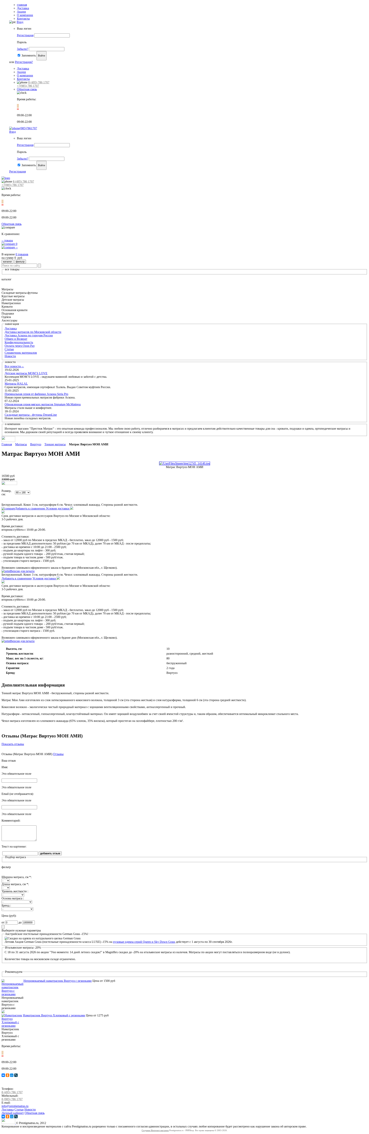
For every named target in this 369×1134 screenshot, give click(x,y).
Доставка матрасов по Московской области (33, 332)
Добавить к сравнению (30, 508)
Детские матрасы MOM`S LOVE (26, 373)
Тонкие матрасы (55, 444)
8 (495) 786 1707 (38, 82)
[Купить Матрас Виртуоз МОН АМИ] (9, 484)
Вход (20, 22)
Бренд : (6, 905)
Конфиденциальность (19, 342)
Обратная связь (27, 89)
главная (22, 4)
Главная (7, 444)
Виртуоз (35, 444)
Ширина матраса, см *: (17, 877)
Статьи (9, 349)
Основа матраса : (13, 898)
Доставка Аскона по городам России (29, 335)
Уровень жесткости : (15, 891)
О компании (25, 15)
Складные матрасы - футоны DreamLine (31, 414)
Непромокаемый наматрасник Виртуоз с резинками (57, 980)
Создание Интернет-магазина (155, 1130)
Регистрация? (24, 62)
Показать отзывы (13, 744)
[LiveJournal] (16, 1075)
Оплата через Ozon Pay (20, 345)
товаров (22, 254)
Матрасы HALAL (16, 383)
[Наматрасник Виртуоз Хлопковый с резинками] (12, 1025)
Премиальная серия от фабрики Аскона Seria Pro (36, 394)
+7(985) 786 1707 (28, 85)
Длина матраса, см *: (15, 884)
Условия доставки (58, 508)
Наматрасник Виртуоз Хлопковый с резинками (54, 1015)
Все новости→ (14, 366)
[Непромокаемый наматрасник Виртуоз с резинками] (12, 994)
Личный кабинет (13, 1113)
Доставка (23, 8)
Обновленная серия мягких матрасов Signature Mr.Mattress (43, 404)
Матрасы (21, 444)
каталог (7, 261)
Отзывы (58, 754)
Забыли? (22, 49)
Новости (10, 356)
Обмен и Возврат (16, 338)
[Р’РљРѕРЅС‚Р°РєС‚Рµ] (3, 1075)
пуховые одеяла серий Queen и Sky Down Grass (144, 941)
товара (7, 240)
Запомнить (29, 55)
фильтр (20, 261)
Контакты (23, 18)
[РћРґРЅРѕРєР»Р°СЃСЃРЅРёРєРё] (7, 1075)
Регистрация (25, 35)
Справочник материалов (21, 352)
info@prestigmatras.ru (15, 1106)
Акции (21, 11)
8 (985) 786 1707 (12, 1099)
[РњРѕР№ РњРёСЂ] (11, 1075)
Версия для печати (22, 571)
